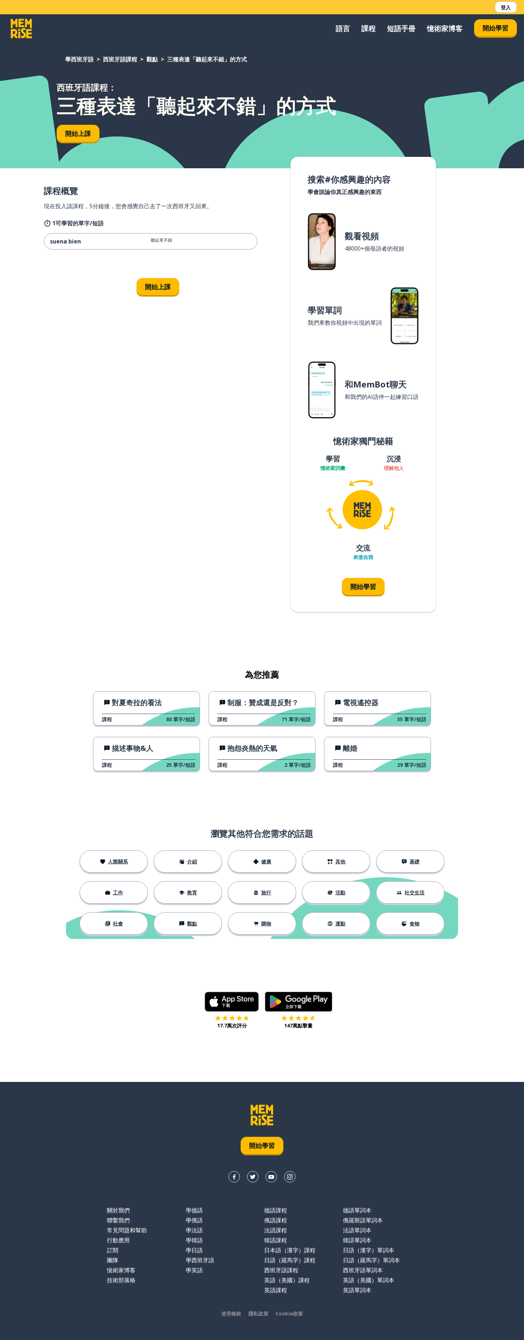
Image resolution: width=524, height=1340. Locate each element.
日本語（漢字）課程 (289, 1250)
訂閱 (112, 1250)
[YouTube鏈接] (271, 1176)
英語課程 (275, 1290)
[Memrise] (21, 28)
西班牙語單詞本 (363, 1270)
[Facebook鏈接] (234, 1176)
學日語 (194, 1250)
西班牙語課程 (120, 59)
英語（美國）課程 (287, 1280)
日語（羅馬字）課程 (289, 1260)
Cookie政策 (289, 1313)
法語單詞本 (357, 1230)
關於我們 (118, 1210)
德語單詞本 (357, 1210)
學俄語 (194, 1220)
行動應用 (118, 1240)
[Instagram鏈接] (290, 1176)
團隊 (112, 1260)
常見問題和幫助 (127, 1230)
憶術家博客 (445, 28)
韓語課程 (275, 1240)
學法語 (194, 1230)
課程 (368, 28)
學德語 (194, 1210)
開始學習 (495, 28)
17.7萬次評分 (232, 1025)
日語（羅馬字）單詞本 (371, 1260)
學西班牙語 (79, 59)
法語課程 (275, 1230)
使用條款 (231, 1313)
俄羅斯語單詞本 (363, 1220)
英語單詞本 (357, 1290)
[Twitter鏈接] (252, 1176)
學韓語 (194, 1240)
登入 (506, 7)
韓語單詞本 (357, 1240)
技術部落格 (121, 1280)
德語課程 (275, 1210)
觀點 (152, 59)
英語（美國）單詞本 (368, 1280)
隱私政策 (258, 1313)
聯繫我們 (118, 1220)
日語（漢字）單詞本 (368, 1250)
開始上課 (78, 133)
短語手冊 (401, 28)
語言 (343, 28)
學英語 (194, 1270)
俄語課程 (275, 1220)
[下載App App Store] (232, 1002)
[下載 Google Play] (298, 1002)
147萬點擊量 (298, 1025)
